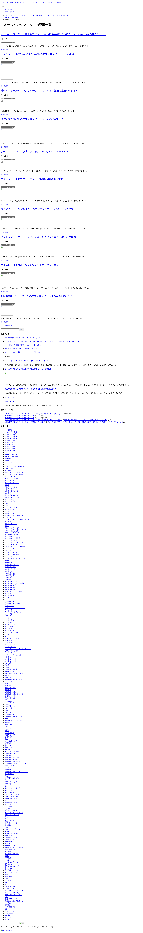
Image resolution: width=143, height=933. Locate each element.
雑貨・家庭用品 (10, 907)
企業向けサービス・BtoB (13, 679)
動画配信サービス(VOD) (13, 716)
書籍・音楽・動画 (11, 802)
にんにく (8, 599)
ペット (7, 618)
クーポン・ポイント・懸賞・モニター (18, 520)
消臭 (6, 817)
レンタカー (8, 657)
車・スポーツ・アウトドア (14, 891)
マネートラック (10, 634)
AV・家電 (8, 458)
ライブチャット (10, 647)
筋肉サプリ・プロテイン (13, 829)
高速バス (8, 917)
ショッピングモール (12, 554)
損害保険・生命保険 (12, 778)
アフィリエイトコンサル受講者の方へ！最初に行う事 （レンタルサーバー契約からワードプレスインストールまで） (46, 341)
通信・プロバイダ (11, 899)
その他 (7, 561)
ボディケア (8, 628)
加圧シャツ (8, 712)
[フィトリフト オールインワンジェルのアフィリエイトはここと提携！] (7, 253)
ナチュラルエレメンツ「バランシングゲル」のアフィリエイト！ (37, 151)
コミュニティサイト (12, 540)
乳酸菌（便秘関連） (12, 669)
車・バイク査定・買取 (12, 893)
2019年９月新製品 (11, 450)
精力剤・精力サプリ (12, 833)
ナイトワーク (9, 595)
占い (6, 727)
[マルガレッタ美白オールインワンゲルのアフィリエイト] (7, 284)
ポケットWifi (9, 626)
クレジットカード (11, 524)
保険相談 (8, 686)
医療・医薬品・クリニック (14, 720)
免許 (6, 700)
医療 (6, 718)
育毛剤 (7, 860)
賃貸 (6, 884)
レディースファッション (13, 655)
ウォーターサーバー (12, 483)
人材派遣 (8, 675)
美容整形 (8, 858)
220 (6, 452)
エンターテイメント (12, 489)
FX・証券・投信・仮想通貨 (14, 466)
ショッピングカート (12, 552)
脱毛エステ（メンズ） (12, 866)
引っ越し (8, 768)
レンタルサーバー (11, 661)
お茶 (6, 505)
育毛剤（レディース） (12, 862)
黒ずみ (7, 919)
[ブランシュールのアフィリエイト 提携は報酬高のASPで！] (7, 197)
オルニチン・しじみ (12, 497)
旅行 (6, 786)
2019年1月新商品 (10, 434)
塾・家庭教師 (9, 733)
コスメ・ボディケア (12, 528)
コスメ (7, 526)
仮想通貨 (8, 677)
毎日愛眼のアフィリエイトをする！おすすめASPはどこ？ (25, 422)
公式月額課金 (9, 702)
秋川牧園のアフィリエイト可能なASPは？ (19, 416)
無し (6, 819)
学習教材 (8, 743)
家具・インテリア (11, 747)
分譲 (6, 710)
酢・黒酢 (8, 903)
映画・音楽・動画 (11, 798)
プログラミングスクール (13, 612)
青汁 (6, 909)
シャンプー (8, 550)
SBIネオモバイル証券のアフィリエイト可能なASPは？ (24, 345)
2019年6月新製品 (10, 444)
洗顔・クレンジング (12, 815)
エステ (7, 485)
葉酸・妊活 (8, 876)
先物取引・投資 (10, 698)
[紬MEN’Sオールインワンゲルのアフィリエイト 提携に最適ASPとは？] (7, 107)
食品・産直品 (9, 913)
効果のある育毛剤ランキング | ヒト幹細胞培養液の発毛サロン (85, 420)
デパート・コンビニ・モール (15, 591)
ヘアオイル (8, 616)
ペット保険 (8, 622)
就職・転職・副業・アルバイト (15, 763)
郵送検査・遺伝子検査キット (15, 901)
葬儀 (6, 878)
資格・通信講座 (10, 886)
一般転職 (8, 663)
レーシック (8, 653)
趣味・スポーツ (10, 888)
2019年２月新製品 (11, 436)
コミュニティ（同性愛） (13, 538)
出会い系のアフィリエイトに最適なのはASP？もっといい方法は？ (28, 369)
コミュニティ (9, 536)
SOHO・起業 (9, 468)
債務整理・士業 (10, 696)
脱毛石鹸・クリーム (12, 870)
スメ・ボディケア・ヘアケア (15, 558)
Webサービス (9, 470)
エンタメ (8, 493)
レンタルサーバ (10, 659)
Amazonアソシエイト (12, 454)
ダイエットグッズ (11, 581)
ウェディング (9, 481)
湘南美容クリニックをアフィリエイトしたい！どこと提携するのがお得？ (30, 389)
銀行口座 (8, 905)
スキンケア (8, 556)
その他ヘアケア (10, 569)
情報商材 (8, 770)
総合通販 (8, 843)
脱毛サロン (8, 868)
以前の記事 (8, 325)
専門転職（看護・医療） (13, 761)
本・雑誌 (8, 804)
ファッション (9, 606)
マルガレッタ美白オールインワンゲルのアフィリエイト (31, 265)
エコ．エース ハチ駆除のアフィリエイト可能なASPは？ (24, 352)
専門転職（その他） (12, 759)
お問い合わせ (9, 12)
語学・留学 (8, 880)
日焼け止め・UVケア (12, 794)
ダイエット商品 (10, 587)
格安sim (7, 809)
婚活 (6, 739)
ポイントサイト (10, 624)
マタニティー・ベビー (12, 632)
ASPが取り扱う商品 (11, 456)
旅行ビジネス (9, 792)
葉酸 (6, 874)
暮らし (7, 800)
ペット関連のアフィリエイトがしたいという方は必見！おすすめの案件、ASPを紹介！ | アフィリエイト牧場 (85, 422)
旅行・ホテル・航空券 (12, 788)
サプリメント (9, 548)
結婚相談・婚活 (10, 839)
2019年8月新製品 (10, 448)
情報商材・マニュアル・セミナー (16, 772)
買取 (6, 882)
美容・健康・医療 (11, 850)
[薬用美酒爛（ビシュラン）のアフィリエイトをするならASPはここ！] (7, 315)
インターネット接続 (12, 479)
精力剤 (7, 831)
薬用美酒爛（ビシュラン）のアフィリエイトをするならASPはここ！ (38, 296)
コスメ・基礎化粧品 (12, 532)
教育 (6, 780)
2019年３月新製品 (11, 438)
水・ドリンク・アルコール (14, 813)
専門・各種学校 (10, 753)
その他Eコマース (11, 563)
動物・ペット (9, 714)
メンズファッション (12, 638)
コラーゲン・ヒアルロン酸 (14, 542)
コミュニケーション (12, 534)
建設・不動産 (9, 765)
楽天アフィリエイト (12, 811)
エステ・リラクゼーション (14, 487)
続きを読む (5, 49)
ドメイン (8, 593)
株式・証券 (8, 806)
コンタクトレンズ (11, 544)
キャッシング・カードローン (15, 515)
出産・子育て (9, 708)
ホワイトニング (10, 630)
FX (6, 464)
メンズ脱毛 (8, 640)
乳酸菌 (7, 667)
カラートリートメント (12, 507)
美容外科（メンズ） (12, 854)
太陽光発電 (8, 737)
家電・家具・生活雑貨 (12, 751)
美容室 (7, 856)
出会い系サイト (10, 706)
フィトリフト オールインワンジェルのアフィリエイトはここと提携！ (39, 237)
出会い (7, 704)
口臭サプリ (8, 729)
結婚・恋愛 (8, 835)
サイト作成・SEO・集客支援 (15, 546)
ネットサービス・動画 (12, 604)
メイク (7, 636)
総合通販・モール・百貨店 (14, 845)
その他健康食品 (10, 573)
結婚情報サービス (11, 837)
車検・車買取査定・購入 (13, 895)
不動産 (7, 665)
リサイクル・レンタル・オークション (18, 649)
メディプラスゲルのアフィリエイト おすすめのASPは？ (32, 119)
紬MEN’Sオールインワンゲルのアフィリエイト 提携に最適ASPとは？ (39, 90)
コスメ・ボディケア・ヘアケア (15, 530)
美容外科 (8, 852)
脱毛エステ (8, 864)
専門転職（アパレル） (12, 757)
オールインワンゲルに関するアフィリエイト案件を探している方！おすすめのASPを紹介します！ (53, 34)
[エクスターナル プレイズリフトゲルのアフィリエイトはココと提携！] (7, 79)
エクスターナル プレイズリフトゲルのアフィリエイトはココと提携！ (38, 54)
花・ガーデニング (11, 872)
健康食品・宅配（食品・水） (15, 694)
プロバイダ (8, 614)
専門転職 (8, 755)
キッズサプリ (9, 509)
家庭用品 (8, 749)
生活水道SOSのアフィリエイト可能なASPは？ (21, 348)
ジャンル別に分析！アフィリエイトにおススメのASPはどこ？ (26, 361)
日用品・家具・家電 (12, 796)
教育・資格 (8, 784)
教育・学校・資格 (11, 782)
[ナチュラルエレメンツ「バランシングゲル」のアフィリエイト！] (7, 167)
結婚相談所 (8, 841)
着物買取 (8, 825)
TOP (37, 15)
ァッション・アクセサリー (14, 472)
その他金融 (8, 577)
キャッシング (9, 513)
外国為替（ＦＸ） (11, 735)
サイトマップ (9, 10)
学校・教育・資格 (11, 741)
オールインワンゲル (8, 42)
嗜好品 (7, 731)
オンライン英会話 (11, 501)
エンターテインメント (12, 491)
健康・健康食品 (10, 688)
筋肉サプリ (8, 827)
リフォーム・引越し (12, 651)
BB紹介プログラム (11, 460)
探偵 (6, 776)
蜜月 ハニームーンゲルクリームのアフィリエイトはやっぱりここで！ (38, 209)
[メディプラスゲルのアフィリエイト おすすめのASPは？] (7, 140)
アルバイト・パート (12, 476)
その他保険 (8, 571)
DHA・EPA (9, 462)
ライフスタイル (10, 645)
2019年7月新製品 (10, 446)
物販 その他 (9, 821)
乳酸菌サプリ (9, 671)
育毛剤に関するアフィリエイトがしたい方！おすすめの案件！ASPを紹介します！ (33, 414)
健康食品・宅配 (10, 692)
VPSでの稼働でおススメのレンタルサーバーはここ (22, 338)
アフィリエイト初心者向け (14, 474)
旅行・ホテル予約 (11, 790)
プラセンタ (8, 610)
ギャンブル (8, 517)
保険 (6, 683)
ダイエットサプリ (11, 585)
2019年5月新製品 (10, 442)
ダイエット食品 (10, 589)
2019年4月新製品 (10, 440)
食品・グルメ (9, 911)
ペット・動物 (9, 620)
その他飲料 (8, 579)
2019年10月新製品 (11, 432)
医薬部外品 (8, 724)
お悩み (7, 503)
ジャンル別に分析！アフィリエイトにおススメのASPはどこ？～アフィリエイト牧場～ (31, 2)
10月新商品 (8, 430)
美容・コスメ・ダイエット (14, 847)
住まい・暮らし (10, 681)
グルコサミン (9, 522)
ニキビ (7, 597)
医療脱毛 (8, 722)
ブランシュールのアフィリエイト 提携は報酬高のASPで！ (33, 179)
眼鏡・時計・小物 (11, 823)
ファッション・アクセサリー (15, 608)
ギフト (7, 511)
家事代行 (8, 745)
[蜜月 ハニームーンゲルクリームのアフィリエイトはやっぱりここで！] (7, 225)
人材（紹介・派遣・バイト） (15, 673)
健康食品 (8, 690)
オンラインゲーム (11, 499)
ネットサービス (10, 602)
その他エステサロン (12, 565)
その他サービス (10, 567)
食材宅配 (8, 915)
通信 (6, 897)
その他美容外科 (10, 575)
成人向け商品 (9, 774)
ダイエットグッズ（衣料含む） (15, 583)
